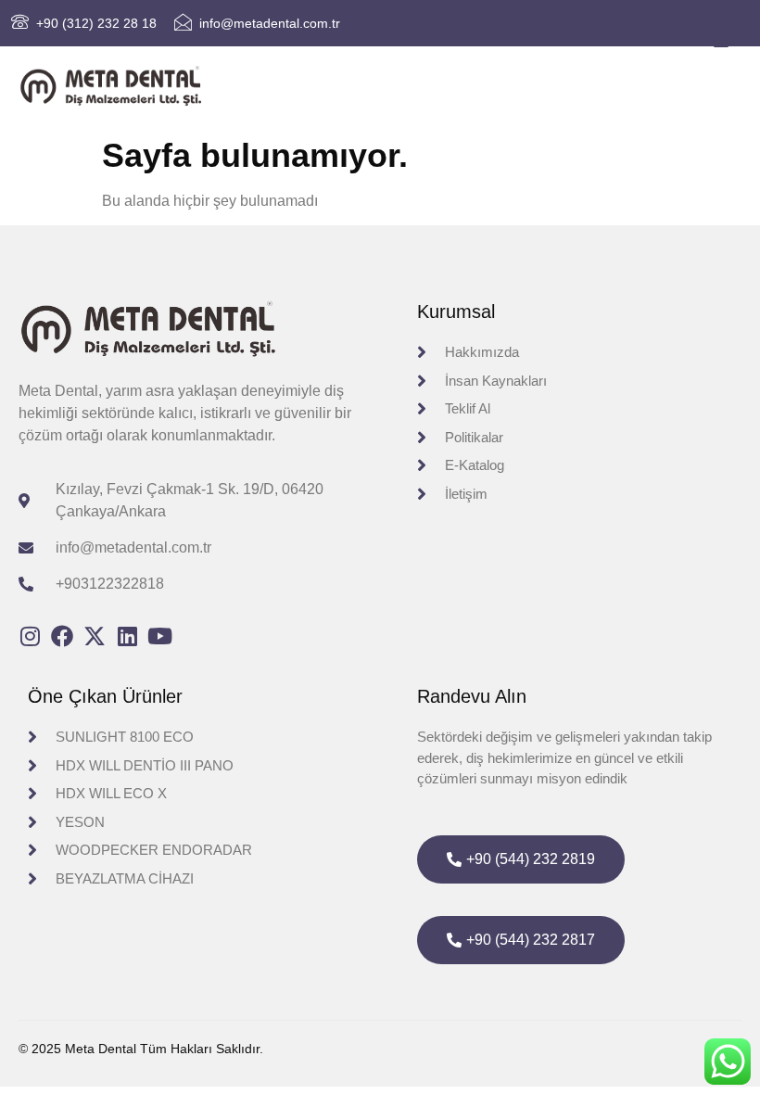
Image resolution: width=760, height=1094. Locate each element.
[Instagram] (30, 636)
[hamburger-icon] (720, 41)
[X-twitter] (94, 636)
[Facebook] (62, 636)
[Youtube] (159, 636)
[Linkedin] (127, 636)
